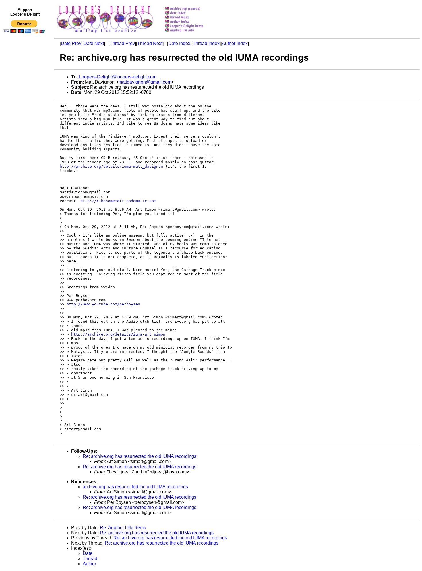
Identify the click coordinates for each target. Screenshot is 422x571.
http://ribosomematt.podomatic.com (118, 201)
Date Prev (71, 43)
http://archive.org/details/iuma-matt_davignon (111, 166)
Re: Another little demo (123, 527)
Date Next (94, 43)
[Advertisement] (25, 154)
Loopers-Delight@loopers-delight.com (117, 76)
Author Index (235, 43)
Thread (90, 558)
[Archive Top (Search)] (191, 9)
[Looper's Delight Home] (191, 26)
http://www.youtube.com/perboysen (103, 304)
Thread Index (206, 43)
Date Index (179, 43)
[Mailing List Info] (191, 33)
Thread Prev (122, 43)
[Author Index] (191, 22)
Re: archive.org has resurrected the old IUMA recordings (139, 456)
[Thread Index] (191, 17)
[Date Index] (191, 13)
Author (89, 563)
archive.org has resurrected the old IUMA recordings (135, 486)
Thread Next (149, 43)
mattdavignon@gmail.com (144, 82)
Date (87, 553)
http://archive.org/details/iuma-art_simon (118, 334)
